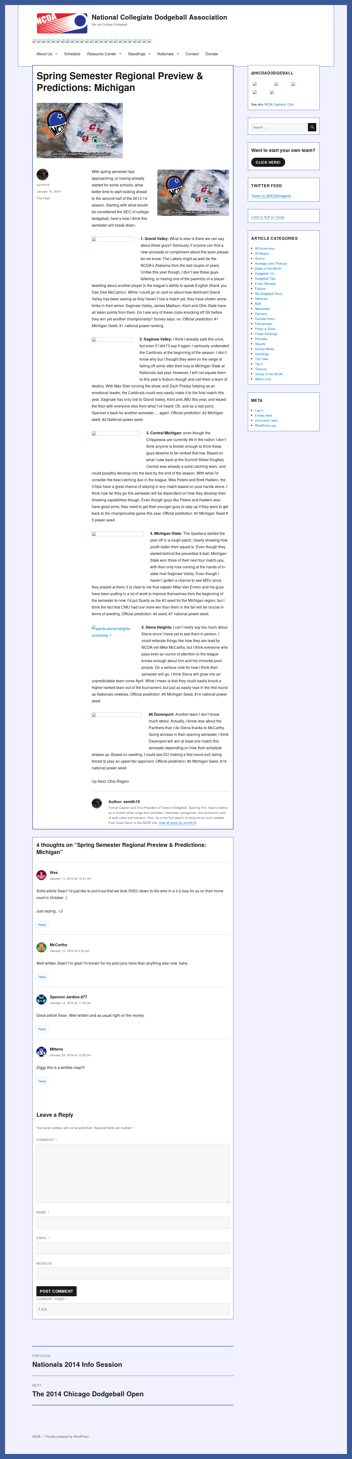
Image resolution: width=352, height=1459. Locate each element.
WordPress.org (265, 425)
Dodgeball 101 (265, 273)
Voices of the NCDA (269, 374)
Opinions (261, 313)
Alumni (260, 258)
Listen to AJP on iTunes (267, 217)
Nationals (165, 53)
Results (260, 343)
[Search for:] (279, 127)
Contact (192, 53)
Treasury (261, 369)
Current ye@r (52, 1299)
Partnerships (264, 323)
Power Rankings (266, 333)
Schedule (72, 53)
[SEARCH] (312, 127)
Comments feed (266, 420)
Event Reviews (265, 283)
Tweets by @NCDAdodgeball (271, 195)
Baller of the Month (268, 268)
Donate (211, 53)
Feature (260, 288)
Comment (46, 1139)
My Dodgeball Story (268, 293)
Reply (42, 924)
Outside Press (265, 318)
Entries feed (263, 415)
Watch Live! (263, 379)
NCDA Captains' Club (279, 104)
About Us (44, 53)
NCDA (36, 1436)
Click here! (268, 162)
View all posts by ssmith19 (177, 822)
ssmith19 (43, 184)
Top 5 (259, 364)
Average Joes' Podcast (271, 263)
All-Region (262, 253)
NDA (258, 303)
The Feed (43, 198)
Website (44, 1263)
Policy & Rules (265, 328)
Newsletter (262, 308)
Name (43, 1212)
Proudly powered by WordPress (67, 1436)
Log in (259, 410)
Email (43, 1237)
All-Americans (264, 248)
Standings (136, 53)
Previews (261, 338)
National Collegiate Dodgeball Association (159, 17)
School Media (264, 349)
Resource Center (101, 53)
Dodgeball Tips (265, 278)
